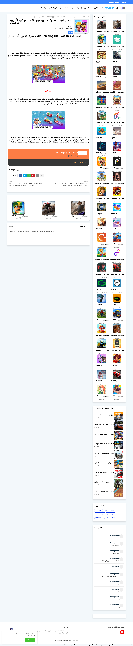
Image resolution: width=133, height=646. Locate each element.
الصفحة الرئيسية (97, 8)
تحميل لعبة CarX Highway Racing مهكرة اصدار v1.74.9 (104, 472)
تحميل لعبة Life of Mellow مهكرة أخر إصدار (101, 122)
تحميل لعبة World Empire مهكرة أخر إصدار (101, 214)
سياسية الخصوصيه (114, 2)
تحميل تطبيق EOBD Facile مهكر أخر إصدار (116, 305)
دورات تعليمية (43, 8)
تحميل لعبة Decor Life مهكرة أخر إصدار (116, 229)
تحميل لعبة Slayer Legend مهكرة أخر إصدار (116, 198)
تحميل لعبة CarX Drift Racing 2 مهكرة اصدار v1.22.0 (104, 415)
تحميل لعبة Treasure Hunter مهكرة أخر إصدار (101, 320)
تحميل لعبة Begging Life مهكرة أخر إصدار (116, 350)
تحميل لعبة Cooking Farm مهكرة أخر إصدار (101, 259)
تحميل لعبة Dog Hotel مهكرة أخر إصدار (116, 335)
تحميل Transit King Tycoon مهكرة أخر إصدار (101, 350)
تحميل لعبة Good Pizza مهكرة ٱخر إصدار (104, 492)
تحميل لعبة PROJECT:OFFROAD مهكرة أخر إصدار (116, 274)
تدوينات (60, 8)
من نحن (123, 2)
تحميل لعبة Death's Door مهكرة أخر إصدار (116, 183)
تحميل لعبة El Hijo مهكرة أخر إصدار (116, 365)
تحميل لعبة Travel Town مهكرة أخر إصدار (116, 214)
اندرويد (75, 17)
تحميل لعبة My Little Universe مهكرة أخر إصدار (101, 107)
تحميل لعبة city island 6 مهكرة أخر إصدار (101, 183)
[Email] (37, 175)
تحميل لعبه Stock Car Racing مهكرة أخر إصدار (116, 381)
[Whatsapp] (29, 175)
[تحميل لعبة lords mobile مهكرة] (118, 464)
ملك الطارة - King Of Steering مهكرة (104, 444)
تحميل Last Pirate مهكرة (102, 482)
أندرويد (85, 8)
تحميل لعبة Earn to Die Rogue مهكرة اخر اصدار (101, 92)
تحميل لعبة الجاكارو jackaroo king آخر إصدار (101, 62)
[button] (118, 8)
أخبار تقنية (67, 8)
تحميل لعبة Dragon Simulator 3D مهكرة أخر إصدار (101, 305)
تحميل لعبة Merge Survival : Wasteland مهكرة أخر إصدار (101, 198)
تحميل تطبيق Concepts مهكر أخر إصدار (101, 244)
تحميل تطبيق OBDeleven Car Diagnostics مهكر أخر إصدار (116, 289)
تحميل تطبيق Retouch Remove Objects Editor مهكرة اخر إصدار (101, 153)
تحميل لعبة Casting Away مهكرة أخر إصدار (116, 138)
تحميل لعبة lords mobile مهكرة (104, 463)
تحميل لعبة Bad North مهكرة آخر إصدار (116, 77)
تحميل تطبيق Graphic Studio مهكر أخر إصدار (116, 259)
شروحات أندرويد (52, 8)
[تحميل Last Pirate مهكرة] (118, 483)
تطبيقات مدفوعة (76, 8)
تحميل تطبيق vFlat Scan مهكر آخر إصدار (116, 46)
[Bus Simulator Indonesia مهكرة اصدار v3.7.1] (118, 435)
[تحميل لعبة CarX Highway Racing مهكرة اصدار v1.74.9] (118, 473)
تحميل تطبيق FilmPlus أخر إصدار (116, 122)
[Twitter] (25, 175)
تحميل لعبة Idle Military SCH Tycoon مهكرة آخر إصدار (18, 216)
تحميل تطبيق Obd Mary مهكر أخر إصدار (101, 289)
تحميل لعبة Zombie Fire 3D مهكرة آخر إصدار (116, 62)
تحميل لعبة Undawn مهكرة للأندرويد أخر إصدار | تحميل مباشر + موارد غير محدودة (78, 216)
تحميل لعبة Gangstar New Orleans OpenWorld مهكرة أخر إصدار (116, 153)
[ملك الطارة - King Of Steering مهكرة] (118, 445)
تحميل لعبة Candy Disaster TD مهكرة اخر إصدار (101, 168)
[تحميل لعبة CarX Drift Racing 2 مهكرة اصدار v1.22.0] (118, 416)
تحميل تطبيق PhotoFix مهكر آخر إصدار (116, 168)
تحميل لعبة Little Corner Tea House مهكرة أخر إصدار (101, 396)
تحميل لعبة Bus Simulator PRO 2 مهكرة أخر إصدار (116, 320)
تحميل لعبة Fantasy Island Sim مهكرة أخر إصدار (101, 138)
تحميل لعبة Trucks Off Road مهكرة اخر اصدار (48, 216)
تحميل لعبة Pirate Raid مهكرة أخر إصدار (116, 244)
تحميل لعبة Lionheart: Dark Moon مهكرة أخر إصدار (101, 229)
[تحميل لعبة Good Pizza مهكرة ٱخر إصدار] (118, 492)
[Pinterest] (33, 175)
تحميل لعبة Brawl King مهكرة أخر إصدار (116, 396)
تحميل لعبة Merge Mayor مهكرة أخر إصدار (101, 365)
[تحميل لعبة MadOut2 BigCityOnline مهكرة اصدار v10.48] (118, 425)
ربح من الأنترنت (99, 517)
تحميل (82, 153)
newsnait (109, 7)
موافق (28, 635)
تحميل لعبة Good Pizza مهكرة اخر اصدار (116, 92)
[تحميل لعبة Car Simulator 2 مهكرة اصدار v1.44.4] (118, 454)
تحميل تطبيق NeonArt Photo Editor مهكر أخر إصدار (101, 274)
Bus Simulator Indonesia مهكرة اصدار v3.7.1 (104, 434)
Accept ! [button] (30, 640)
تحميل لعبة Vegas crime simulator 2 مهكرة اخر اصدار (101, 77)
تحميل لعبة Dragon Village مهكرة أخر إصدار (101, 335)
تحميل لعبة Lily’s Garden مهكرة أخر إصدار (101, 381)
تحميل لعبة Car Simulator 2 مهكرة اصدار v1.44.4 (104, 453)
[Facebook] (20, 175)
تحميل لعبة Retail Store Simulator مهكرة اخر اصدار (116, 107)
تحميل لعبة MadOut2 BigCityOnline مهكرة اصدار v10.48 (104, 425)
